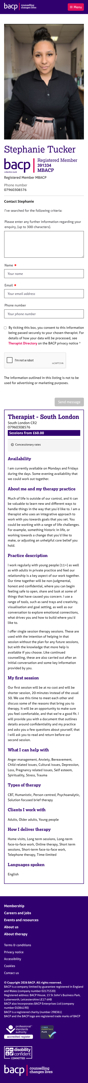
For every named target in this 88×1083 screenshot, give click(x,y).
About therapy (15, 934)
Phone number (15, 305)
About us (11, 927)
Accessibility (12, 959)
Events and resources (21, 920)
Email (9, 285)
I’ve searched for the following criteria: (33, 210)
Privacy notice (14, 952)
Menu (78, 7)
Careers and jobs (17, 913)
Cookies (9, 966)
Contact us (11, 973)
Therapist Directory (22, 343)
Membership (14, 906)
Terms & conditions (17, 945)
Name (9, 265)
